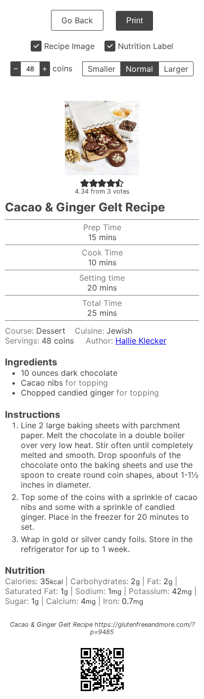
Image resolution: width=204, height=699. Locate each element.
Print (134, 20)
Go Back (77, 20)
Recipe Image (69, 46)
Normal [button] (139, 69)
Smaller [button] (101, 69)
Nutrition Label (145, 46)
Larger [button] (176, 69)
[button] (84, 183)
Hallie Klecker (140, 341)
